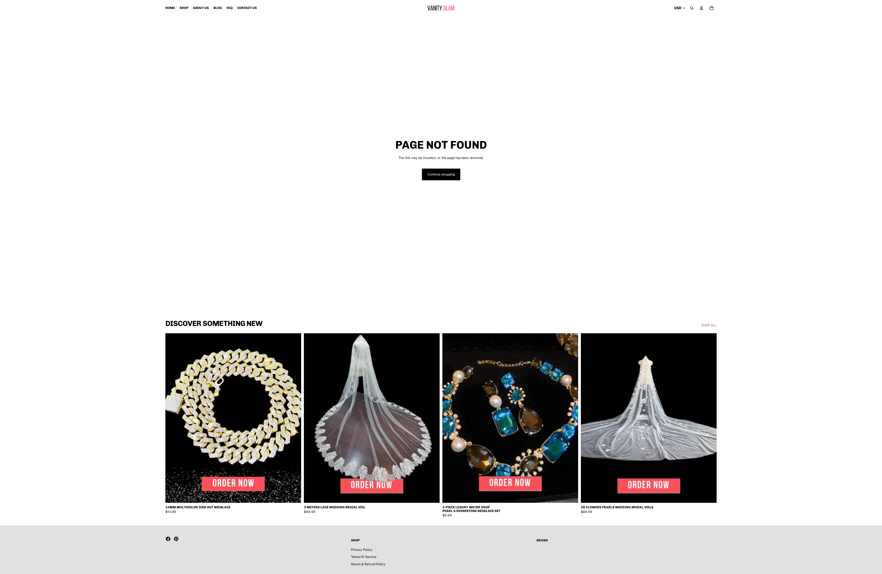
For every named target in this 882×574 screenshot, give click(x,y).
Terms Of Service (363, 557)
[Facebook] (168, 539)
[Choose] (294, 496)
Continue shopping (441, 174)
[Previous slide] (172, 418)
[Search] (692, 8)
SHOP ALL (709, 325)
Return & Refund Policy (368, 564)
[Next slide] (294, 418)
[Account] (701, 8)
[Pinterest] (176, 539)
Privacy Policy (361, 549)
